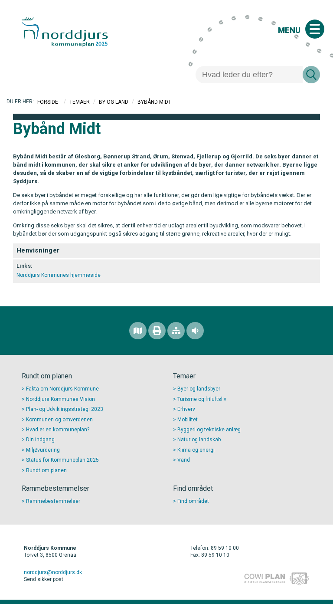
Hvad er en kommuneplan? (57, 430)
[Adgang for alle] (195, 330)
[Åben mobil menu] (314, 29)
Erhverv (186, 409)
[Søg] (311, 74)
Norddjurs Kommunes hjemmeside (58, 275)
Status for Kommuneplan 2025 (62, 460)
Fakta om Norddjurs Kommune (62, 389)
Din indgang (40, 440)
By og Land (113, 102)
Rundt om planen (46, 470)
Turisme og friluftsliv (201, 399)
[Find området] (138, 330)
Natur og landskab (199, 440)
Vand (183, 460)
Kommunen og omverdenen (59, 420)
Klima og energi (196, 450)
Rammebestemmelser (53, 501)
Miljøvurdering (43, 450)
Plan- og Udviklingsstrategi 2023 (64, 409)
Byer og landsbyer (198, 389)
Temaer (79, 102)
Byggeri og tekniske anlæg (209, 430)
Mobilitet (187, 420)
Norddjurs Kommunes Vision (60, 399)
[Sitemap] (176, 330)
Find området (193, 501)
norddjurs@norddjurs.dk (53, 572)
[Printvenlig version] (157, 330)
